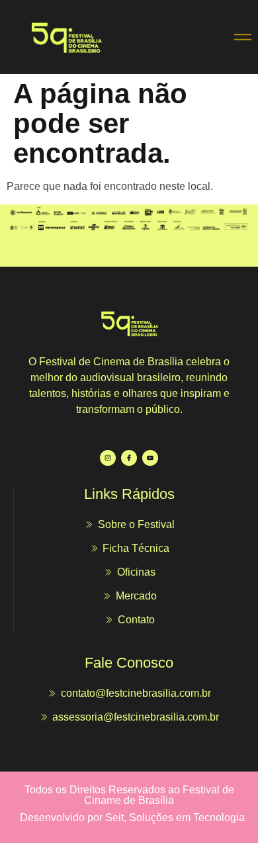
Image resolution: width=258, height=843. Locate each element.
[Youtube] (150, 458)
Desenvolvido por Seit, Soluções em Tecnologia (132, 817)
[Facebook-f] (129, 458)
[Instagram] (108, 458)
